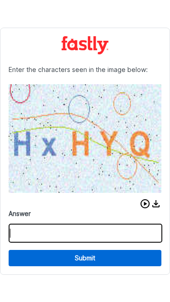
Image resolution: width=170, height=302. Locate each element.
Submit (85, 258)
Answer (20, 213)
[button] (145, 203)
